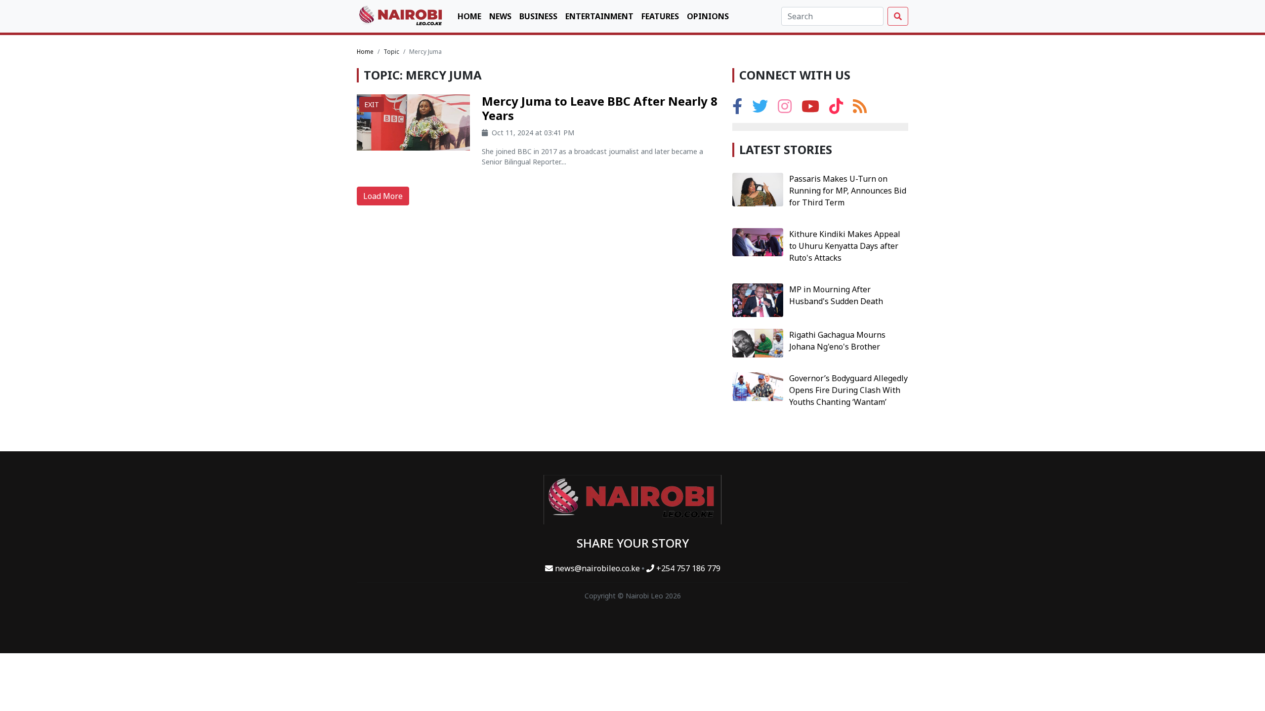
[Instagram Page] (785, 109)
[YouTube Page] (810, 109)
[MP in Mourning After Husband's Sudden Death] (757, 299)
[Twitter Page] (760, 109)
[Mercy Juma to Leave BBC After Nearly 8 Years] (413, 121)
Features (660, 16)
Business (538, 16)
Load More (383, 196)
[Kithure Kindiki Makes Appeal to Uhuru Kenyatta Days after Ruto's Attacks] (757, 241)
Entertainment (599, 16)
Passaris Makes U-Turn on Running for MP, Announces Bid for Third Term (847, 190)
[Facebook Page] (737, 109)
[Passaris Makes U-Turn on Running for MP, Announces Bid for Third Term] (757, 188)
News (500, 16)
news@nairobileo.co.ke (597, 568)
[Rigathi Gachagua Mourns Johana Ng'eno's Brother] (757, 342)
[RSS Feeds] (860, 109)
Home (469, 16)
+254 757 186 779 (687, 568)
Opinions (708, 16)
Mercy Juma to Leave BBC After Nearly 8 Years (599, 108)
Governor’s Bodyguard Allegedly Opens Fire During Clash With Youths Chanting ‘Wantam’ (848, 390)
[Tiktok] (836, 109)
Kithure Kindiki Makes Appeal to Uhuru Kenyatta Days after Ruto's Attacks (844, 246)
